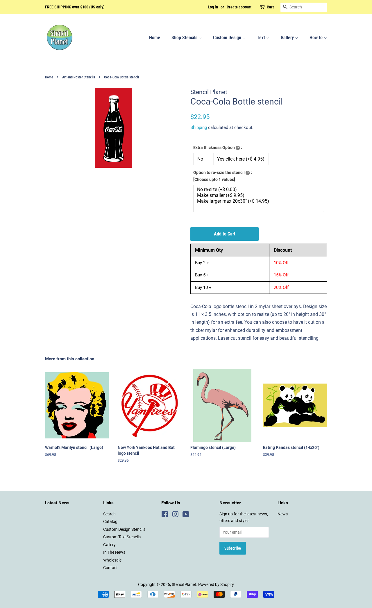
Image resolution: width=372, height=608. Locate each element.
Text (261, 37)
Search (109, 514)
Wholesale (112, 560)
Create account (239, 7)
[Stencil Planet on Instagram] (175, 515)
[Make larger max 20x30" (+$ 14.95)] (259, 201)
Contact (110, 567)
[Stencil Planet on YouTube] (186, 515)
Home (154, 37)
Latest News (57, 503)
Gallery (288, 37)
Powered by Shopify (216, 584)
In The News (114, 552)
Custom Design (227, 37)
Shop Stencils (184, 37)
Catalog (110, 521)
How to (317, 37)
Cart (270, 7)
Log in (213, 7)
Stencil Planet (184, 584)
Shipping (198, 127)
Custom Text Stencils (122, 537)
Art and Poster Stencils (78, 77)
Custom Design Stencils (124, 529)
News (283, 514)
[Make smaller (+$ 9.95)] (259, 195)
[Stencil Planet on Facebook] (164, 515)
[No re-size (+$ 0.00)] (259, 190)
